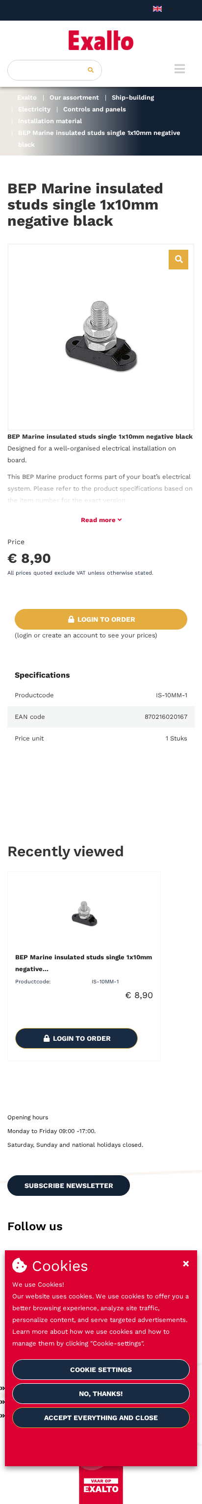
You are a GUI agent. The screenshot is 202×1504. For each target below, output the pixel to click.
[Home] (101, 40)
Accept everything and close (101, 1418)
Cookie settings (101, 1369)
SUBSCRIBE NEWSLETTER (69, 1185)
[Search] (90, 70)
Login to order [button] (105, 619)
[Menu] (180, 68)
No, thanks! (101, 1394)
